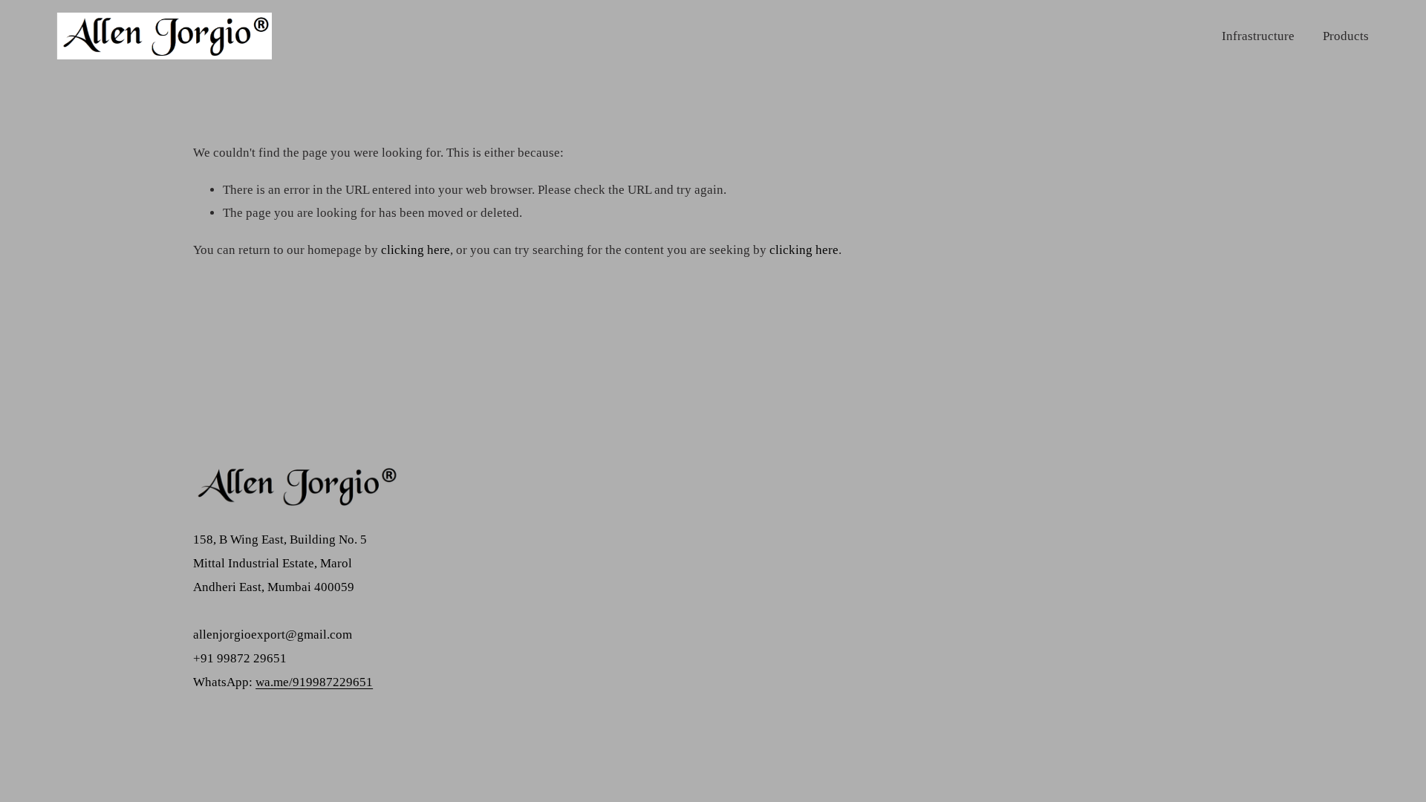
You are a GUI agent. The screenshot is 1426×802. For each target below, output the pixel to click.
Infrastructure (1258, 36)
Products (1346, 36)
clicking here (415, 250)
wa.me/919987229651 (314, 682)
